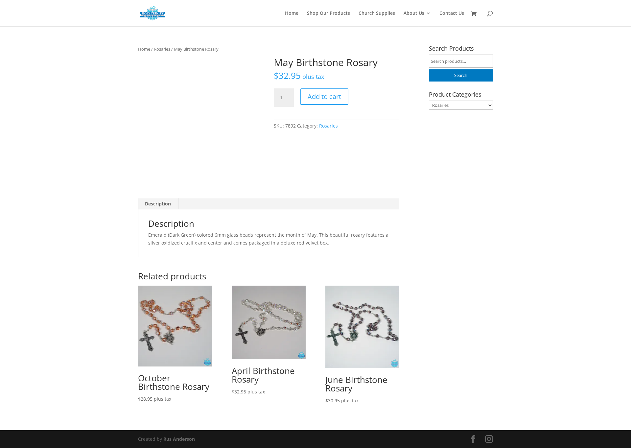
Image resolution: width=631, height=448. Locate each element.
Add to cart (324, 96)
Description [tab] (158, 203)
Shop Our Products (328, 13)
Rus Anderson (179, 439)
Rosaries (162, 49)
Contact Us (451, 13)
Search (460, 75)
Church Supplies (377, 13)
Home (291, 13)
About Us (414, 13)
